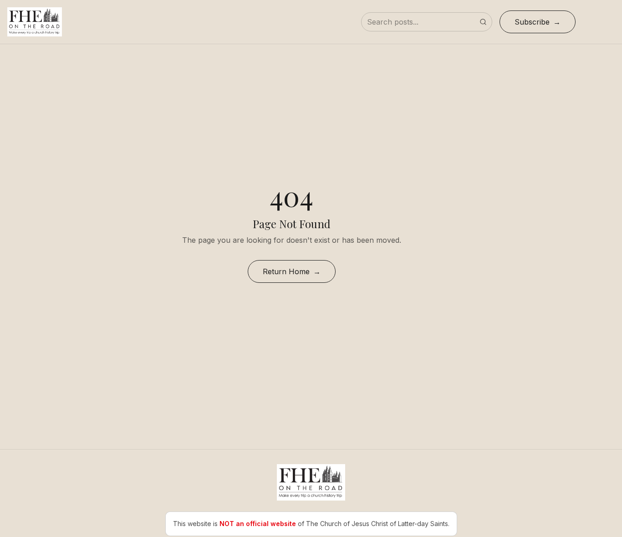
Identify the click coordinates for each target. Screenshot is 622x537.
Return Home (286, 271)
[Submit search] (483, 21)
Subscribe (532, 21)
